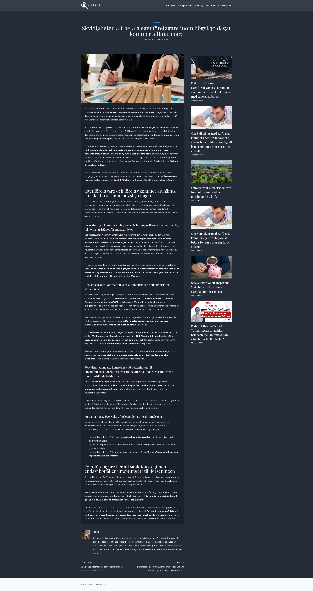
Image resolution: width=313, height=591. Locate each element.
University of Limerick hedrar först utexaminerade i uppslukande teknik (211, 192)
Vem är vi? (210, 5)
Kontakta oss (224, 5)
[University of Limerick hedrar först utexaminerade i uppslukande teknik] (211, 171)
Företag (199, 5)
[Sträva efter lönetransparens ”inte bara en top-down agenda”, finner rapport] (211, 267)
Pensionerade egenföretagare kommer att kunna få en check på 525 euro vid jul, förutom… (160, 566)
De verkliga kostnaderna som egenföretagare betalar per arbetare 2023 (102, 566)
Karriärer (170, 5)
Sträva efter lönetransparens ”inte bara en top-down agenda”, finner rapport (210, 287)
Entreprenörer (185, 5)
